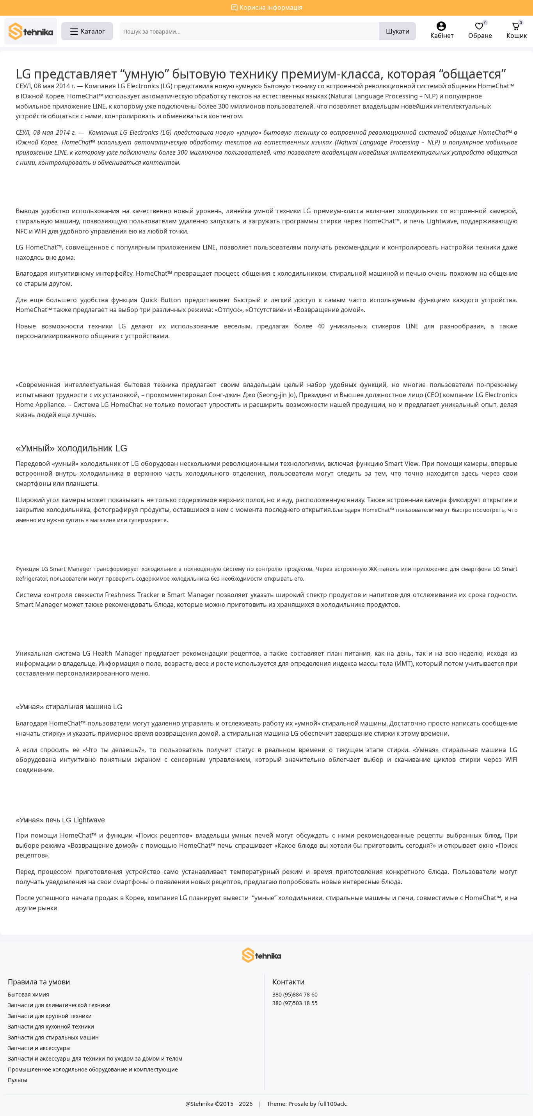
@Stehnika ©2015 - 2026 (219, 1103)
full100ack (332, 1103)
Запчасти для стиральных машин (53, 1037)
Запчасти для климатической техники (59, 1005)
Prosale (298, 1103)
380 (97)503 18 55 (295, 1003)
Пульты (17, 1080)
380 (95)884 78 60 (295, 994)
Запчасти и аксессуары (39, 1048)
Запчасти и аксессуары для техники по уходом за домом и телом (95, 1058)
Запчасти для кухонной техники (51, 1026)
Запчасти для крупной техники (50, 1016)
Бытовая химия (28, 994)
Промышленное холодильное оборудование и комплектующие (93, 1069)
